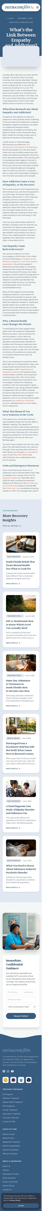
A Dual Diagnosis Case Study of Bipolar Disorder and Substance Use (20, 809)
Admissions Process (11, 1174)
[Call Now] (32, 7)
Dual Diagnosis (13, 556)
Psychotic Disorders (11, 1118)
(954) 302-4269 (19, 455)
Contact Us (7, 1189)
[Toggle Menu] (37, 7)
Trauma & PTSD (9, 1121)
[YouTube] (12, 1071)
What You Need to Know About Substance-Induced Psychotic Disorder (21, 869)
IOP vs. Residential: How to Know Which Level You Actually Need (19, 624)
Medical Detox (8, 1138)
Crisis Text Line (13, 488)
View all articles (10, 526)
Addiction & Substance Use (21, 22)
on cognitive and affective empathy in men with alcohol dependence (20, 261)
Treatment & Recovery (16, 616)
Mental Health (13, 738)
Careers (6, 1170)
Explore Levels (9, 1134)
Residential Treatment (11, 1142)
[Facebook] (4, 1071)
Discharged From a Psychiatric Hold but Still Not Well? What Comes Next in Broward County (20, 748)
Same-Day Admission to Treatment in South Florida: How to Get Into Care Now (18, 685)
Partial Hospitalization (11, 1146)
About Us (6, 1166)
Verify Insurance (9, 1178)
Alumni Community (10, 1182)
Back (12, 18)
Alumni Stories (8, 1186)
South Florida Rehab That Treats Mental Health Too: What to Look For (20, 565)
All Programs (8, 1094)
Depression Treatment (11, 1114)
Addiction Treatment (11, 1098)
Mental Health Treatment (12, 1102)
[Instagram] (8, 1071)
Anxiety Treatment (10, 1110)
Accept (21, 1206)
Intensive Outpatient (11, 1150)
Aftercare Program (10, 1154)
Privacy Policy (15, 1200)
